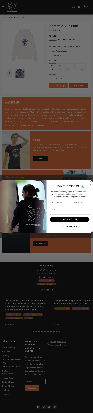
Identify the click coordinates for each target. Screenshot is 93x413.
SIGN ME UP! (69, 219)
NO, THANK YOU (69, 226)
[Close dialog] (90, 183)
